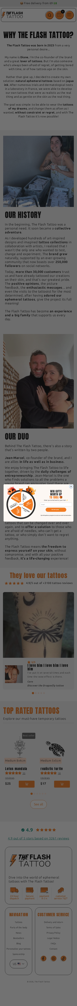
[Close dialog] (71, 486)
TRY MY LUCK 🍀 (55, 509)
